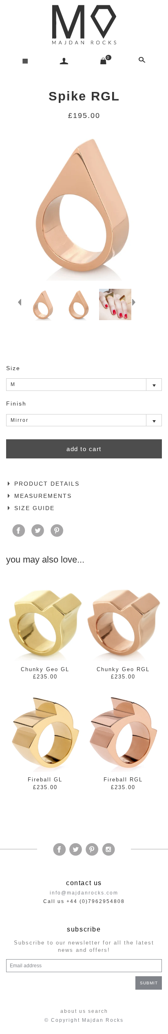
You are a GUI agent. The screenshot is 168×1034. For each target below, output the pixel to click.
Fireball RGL (123, 780)
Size (13, 368)
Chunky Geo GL (45, 669)
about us (73, 1011)
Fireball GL (45, 780)
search (98, 1011)
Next (136, 304)
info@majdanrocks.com (84, 893)
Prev (22, 304)
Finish (16, 403)
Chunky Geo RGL (123, 669)
